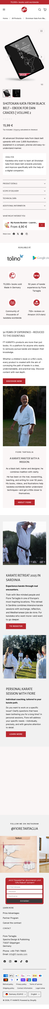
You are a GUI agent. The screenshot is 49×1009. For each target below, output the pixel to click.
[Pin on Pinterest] (22, 234)
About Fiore (24, 502)
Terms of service (36, 984)
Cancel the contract (12, 923)
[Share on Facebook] (14, 234)
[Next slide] (41, 57)
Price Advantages (11, 913)
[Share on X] (18, 234)
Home (5, 18)
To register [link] (15, 626)
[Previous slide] (7, 57)
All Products (16, 18)
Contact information (24, 988)
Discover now (14, 381)
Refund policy (8, 984)
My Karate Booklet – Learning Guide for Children (24, 223)
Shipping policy (8, 988)
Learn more (15, 734)
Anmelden (24, 901)
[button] (4, 9)
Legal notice (40, 988)
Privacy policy (21, 984)
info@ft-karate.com (18, 954)
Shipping (16, 130)
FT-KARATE (15, 1000)
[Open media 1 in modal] (41, 31)
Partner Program (10, 918)
